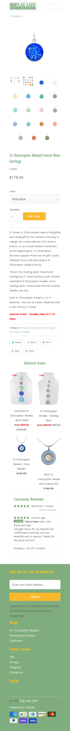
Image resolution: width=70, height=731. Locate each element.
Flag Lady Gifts (28, 701)
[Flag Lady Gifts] (23, 7)
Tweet (18, 342)
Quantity (15, 209)
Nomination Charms (22, 635)
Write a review (47, 509)
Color (13, 191)
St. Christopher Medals (24, 630)
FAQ (12, 657)
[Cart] (57, 7)
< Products (16, 16)
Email (31, 350)
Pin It (48, 342)
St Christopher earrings (41, 327)
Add (17, 350)
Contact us (16, 672)
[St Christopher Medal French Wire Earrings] (35, 47)
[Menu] (50, 7)
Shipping (15, 667)
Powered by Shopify (22, 707)
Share (33, 342)
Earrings (24, 327)
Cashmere (16, 641)
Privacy (14, 662)
